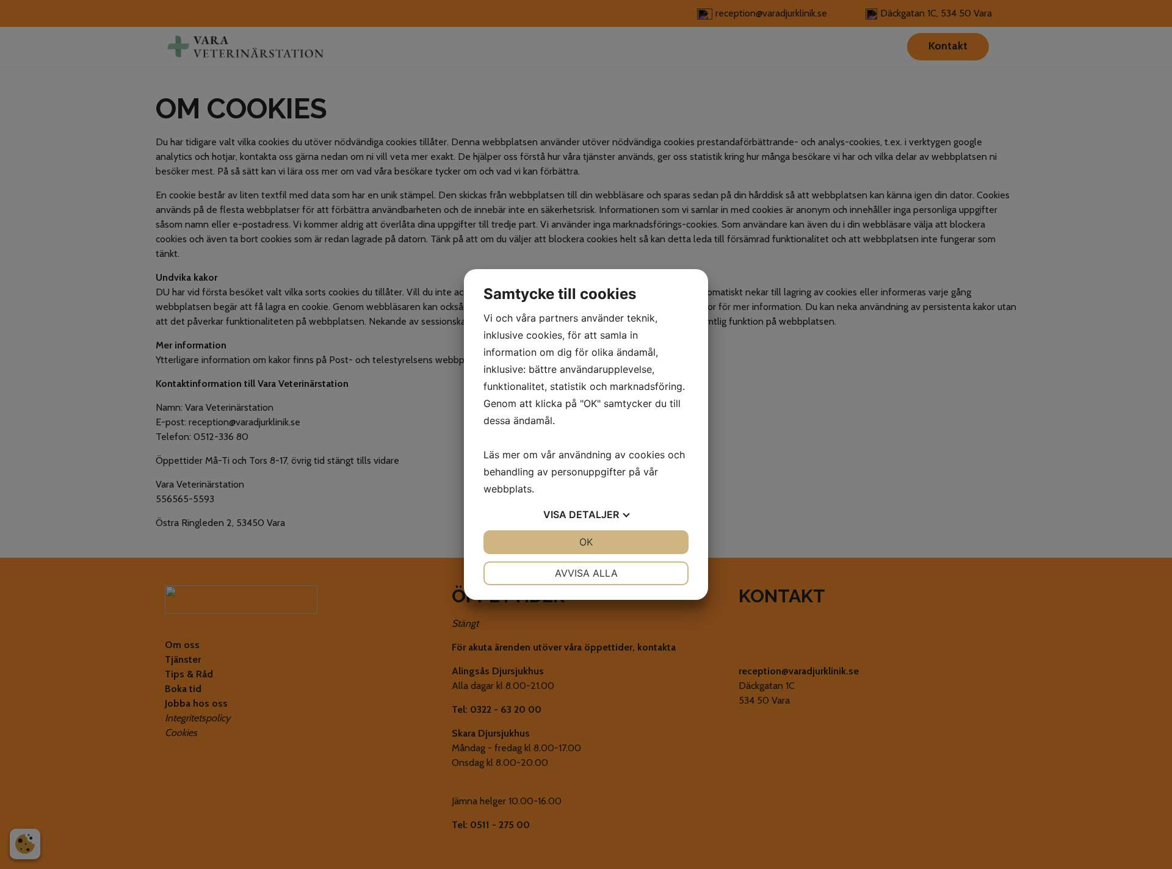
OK (586, 542)
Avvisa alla (586, 573)
